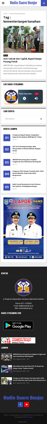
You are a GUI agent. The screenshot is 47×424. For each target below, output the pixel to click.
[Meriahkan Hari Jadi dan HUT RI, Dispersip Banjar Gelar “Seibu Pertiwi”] (6, 368)
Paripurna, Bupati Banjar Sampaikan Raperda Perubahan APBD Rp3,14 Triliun (27, 136)
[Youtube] (26, 404)
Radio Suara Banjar (23, 3)
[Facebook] (20, 404)
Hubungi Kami (22, 422)
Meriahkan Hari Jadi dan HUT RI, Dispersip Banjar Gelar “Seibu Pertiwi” (28, 367)
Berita (5, 55)
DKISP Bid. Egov (28, 417)
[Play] (24, 98)
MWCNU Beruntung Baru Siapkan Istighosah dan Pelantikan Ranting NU (27, 160)
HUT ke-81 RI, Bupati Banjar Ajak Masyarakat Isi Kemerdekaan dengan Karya (26, 148)
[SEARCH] (41, 119)
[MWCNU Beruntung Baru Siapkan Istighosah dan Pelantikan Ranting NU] (6, 356)
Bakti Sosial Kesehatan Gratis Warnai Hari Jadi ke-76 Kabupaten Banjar (26, 185)
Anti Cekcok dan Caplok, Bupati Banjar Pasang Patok (22, 60)
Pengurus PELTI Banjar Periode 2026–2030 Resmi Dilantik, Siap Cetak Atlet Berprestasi (28, 173)
